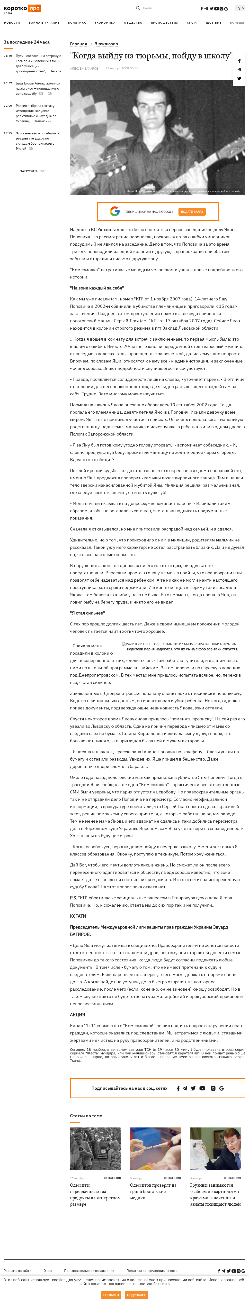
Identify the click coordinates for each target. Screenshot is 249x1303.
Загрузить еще (33, 171)
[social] (202, 8)
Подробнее (136, 1295)
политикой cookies (153, 1283)
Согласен (111, 1295)
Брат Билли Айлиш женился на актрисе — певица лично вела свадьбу (38, 88)
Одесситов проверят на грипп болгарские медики (153, 1191)
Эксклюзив (112, 1178)
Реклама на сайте (17, 1270)
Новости (12, 22)
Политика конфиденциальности (152, 1270)
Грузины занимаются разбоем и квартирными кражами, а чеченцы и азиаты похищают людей (215, 1195)
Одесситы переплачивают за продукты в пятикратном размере (95, 1195)
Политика (77, 22)
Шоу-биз (214, 22)
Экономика (105, 22)
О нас (48, 1270)
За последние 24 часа (27, 42)
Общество (133, 22)
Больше (237, 22)
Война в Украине (44, 22)
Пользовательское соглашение (89, 1270)
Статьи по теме (86, 1115)
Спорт (192, 22)
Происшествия (164, 22)
